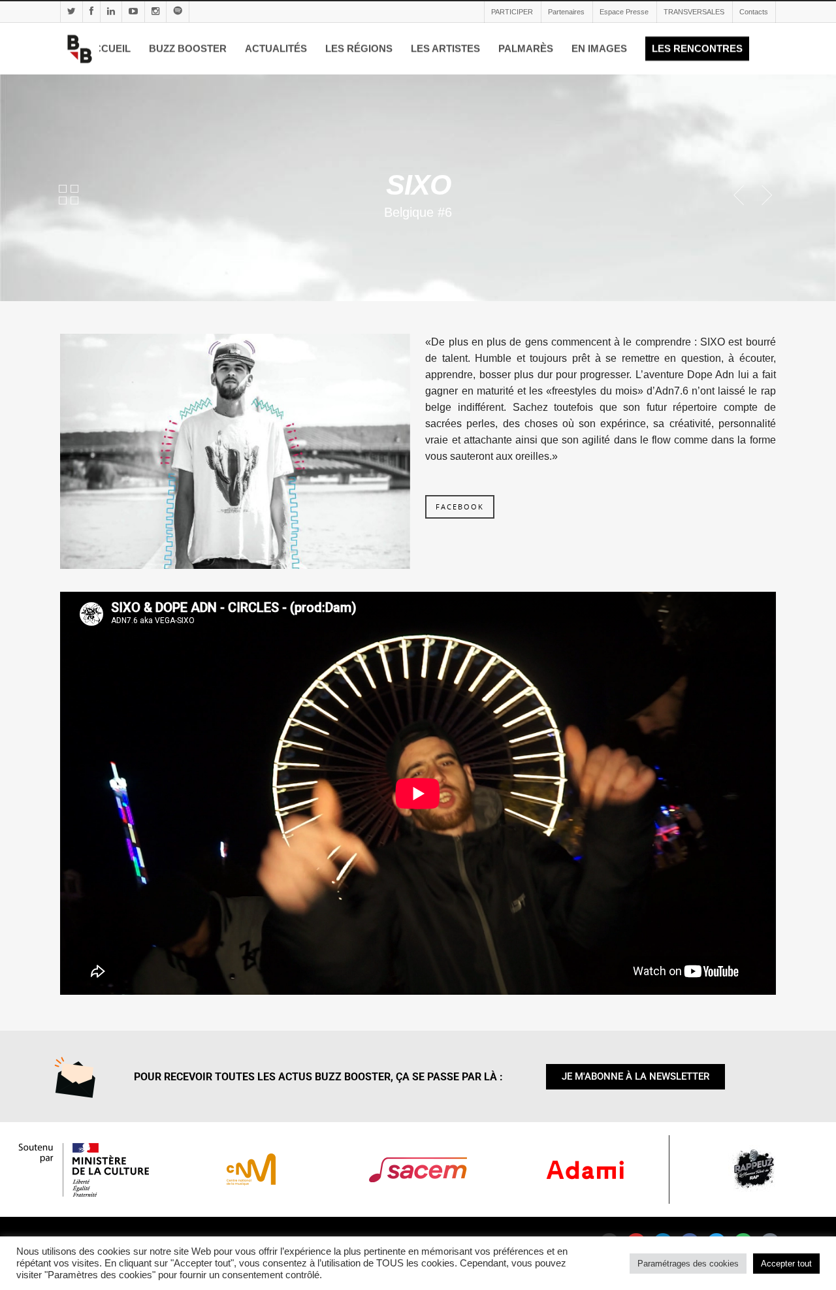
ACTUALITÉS (276, 48)
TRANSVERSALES (694, 12)
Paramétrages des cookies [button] (688, 1263)
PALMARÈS (525, 48)
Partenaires (566, 12)
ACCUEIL (109, 48)
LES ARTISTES (445, 48)
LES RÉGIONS (359, 48)
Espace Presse (624, 12)
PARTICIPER (512, 12)
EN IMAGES (599, 48)
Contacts (753, 12)
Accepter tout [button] (786, 1263)
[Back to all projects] (68, 197)
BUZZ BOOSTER (188, 48)
